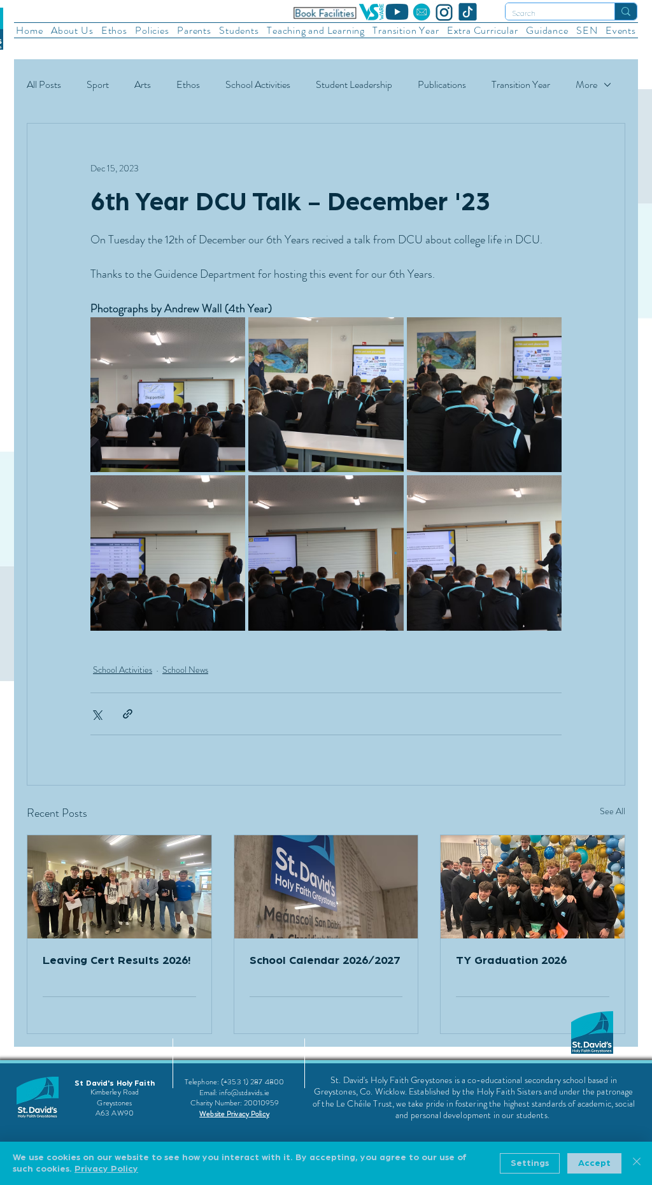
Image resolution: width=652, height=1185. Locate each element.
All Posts (44, 84)
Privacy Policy (106, 1169)
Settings (530, 1163)
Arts (142, 84)
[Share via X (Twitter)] (96, 714)
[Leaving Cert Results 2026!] (119, 886)
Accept (594, 1163)
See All (612, 811)
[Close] (636, 1163)
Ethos (188, 84)
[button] (72, 30)
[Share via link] (128, 714)
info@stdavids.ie (244, 1092)
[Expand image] (167, 394)
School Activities (257, 84)
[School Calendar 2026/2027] (326, 886)
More (586, 84)
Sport (98, 84)
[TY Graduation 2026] (533, 886)
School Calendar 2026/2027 (325, 960)
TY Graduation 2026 (511, 960)
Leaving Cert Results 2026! (116, 960)
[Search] (625, 11)
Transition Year (521, 84)
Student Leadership (354, 84)
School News (185, 669)
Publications (442, 84)
